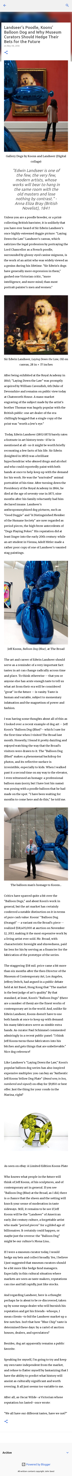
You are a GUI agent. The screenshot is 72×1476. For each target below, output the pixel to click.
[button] (6, 52)
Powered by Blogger (38, 1464)
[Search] (67, 5)
